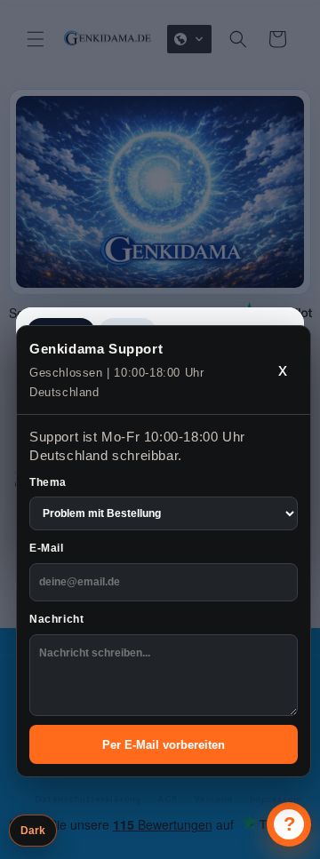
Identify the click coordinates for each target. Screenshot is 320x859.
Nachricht (56, 619)
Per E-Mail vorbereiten (163, 745)
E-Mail (46, 548)
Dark (32, 830)
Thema (48, 482)
